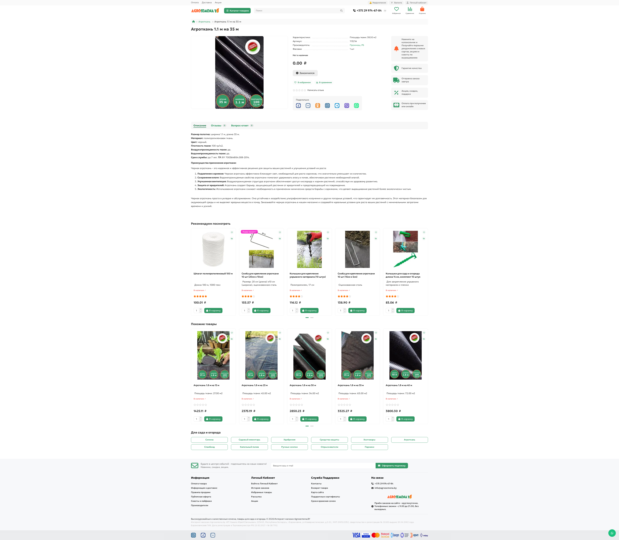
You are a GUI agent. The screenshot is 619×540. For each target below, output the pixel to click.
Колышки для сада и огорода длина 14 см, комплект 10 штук (403, 275)
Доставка (207, 2)
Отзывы (218, 125)
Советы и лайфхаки (201, 501)
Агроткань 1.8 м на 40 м (399, 385)
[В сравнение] (232, 238)
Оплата (195, 2)
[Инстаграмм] (327, 105)
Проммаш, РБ (357, 45)
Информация (200, 477)
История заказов (260, 488)
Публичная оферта (201, 496)
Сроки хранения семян (323, 501)
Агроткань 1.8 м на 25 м (255, 385)
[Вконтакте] (308, 105)
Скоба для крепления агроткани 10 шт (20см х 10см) (260, 275)
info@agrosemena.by (386, 488)
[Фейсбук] (298, 105)
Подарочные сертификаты (325, 496)
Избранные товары (261, 492)
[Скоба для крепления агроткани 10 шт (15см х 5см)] (357, 249)
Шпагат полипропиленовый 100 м (213, 273)
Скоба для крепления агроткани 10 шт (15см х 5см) (356, 275)
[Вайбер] (346, 105)
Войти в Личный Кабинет (264, 483)
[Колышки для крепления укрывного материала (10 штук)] (309, 249)
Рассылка (256, 496)
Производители (199, 505)
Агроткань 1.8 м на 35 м (351, 385)
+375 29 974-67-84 (369, 10)
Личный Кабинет (263, 477)
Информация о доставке (204, 488)
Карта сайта (317, 492)
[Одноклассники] (317, 105)
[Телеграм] (337, 105)
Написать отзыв (315, 90)
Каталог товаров (239, 10)
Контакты (316, 483)
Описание (199, 125)
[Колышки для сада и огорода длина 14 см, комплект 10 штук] (405, 249)
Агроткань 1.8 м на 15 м (206, 385)
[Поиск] (341, 10)
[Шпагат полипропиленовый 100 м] (213, 249)
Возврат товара (319, 488)
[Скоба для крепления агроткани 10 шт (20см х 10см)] (261, 249)
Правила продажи (200, 492)
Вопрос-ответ (241, 125)
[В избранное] (232, 232)
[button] (191, 271)
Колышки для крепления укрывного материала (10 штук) (308, 275)
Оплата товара (199, 483)
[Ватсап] (356, 105)
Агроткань (204, 21)
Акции (218, 2)
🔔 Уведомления (377, 2)
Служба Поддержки (325, 477)
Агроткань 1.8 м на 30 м (303, 385)
